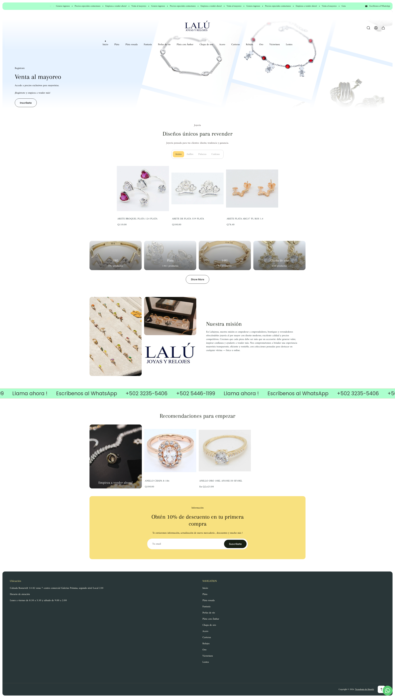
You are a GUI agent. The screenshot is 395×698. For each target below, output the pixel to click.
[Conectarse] (375, 27)
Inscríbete (26, 102)
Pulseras (203, 154)
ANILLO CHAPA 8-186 (157, 481)
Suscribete (235, 543)
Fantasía (206, 606)
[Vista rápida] (244, 430)
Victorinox (207, 656)
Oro (204, 650)
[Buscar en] (368, 27)
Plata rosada (208, 600)
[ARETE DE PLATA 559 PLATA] (197, 188)
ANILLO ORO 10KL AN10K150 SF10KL (220, 481)
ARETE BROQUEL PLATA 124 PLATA (137, 219)
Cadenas (216, 154)
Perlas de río (208, 613)
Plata (204, 594)
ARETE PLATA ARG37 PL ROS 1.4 (245, 219)
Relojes (206, 643)
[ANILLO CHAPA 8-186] (170, 451)
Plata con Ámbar (210, 619)
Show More (197, 279)
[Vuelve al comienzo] (381, 689)
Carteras (206, 637)
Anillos (191, 154)
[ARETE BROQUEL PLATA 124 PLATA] (143, 188)
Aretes (179, 154)
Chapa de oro (209, 625)
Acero (205, 631)
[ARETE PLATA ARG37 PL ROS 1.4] (252, 188)
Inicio (205, 588)
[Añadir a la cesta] (162, 168)
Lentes (205, 662)
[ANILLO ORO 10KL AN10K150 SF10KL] (225, 451)
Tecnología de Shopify (364, 689)
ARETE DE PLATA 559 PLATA (188, 219)
